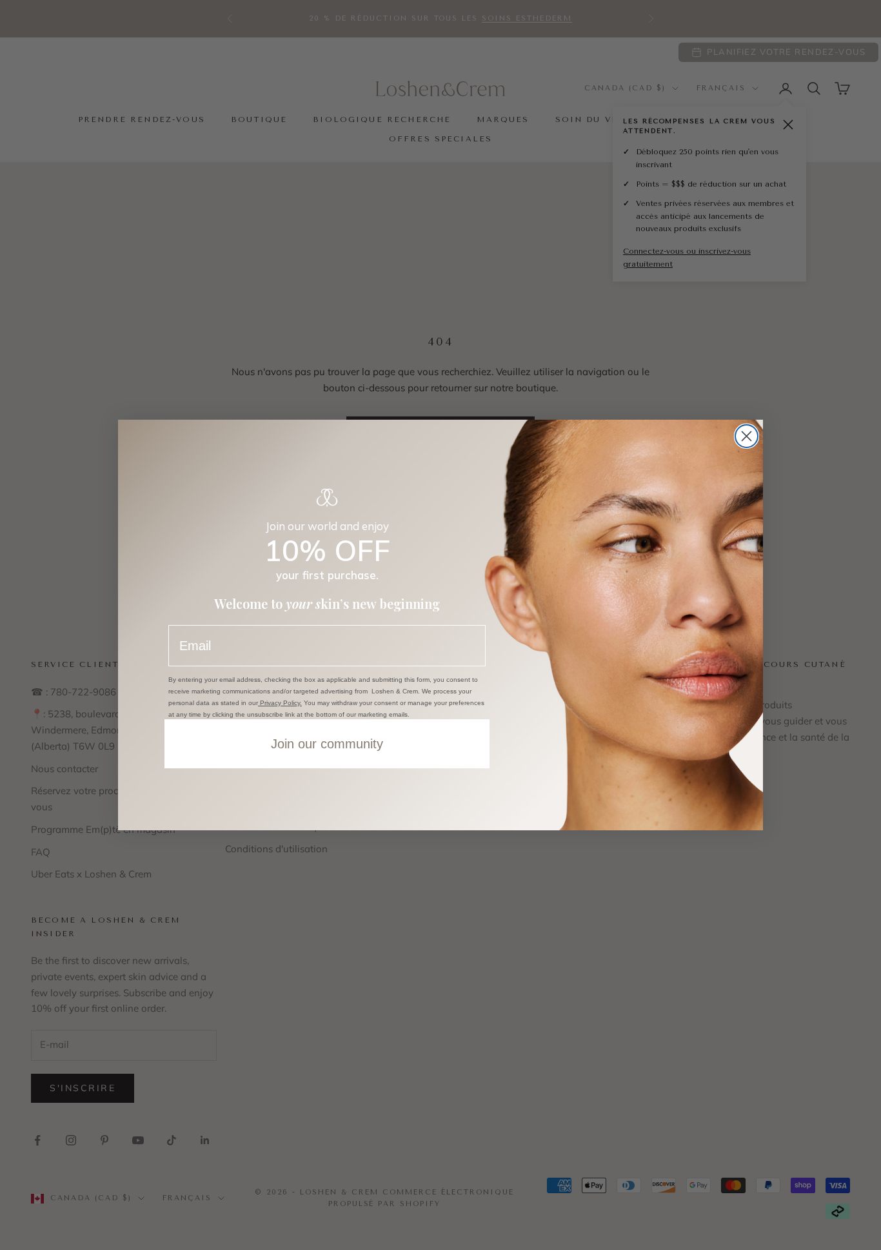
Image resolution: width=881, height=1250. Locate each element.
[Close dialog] (746, 436)
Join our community (327, 744)
